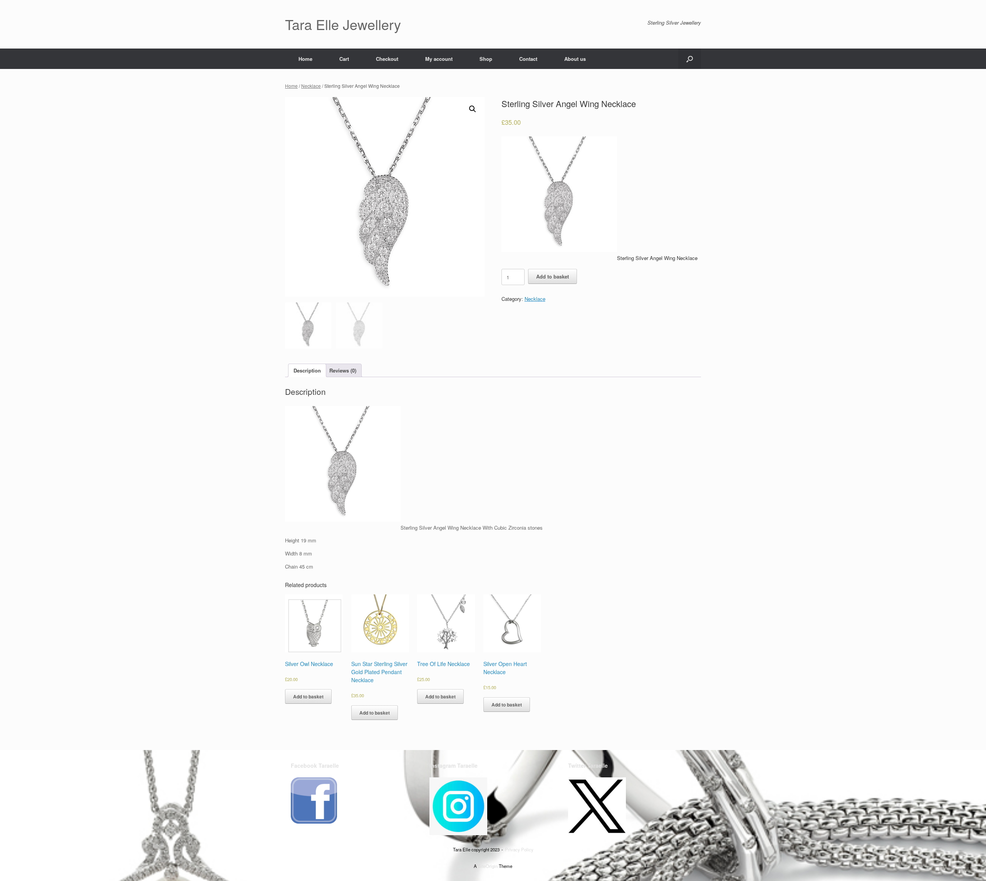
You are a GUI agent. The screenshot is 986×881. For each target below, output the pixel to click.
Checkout (387, 58)
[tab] (307, 370)
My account (439, 58)
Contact (528, 58)
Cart (344, 58)
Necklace (311, 85)
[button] (689, 59)
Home (305, 58)
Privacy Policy (519, 849)
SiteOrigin (488, 866)
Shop (486, 58)
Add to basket (552, 276)
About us (575, 58)
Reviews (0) (342, 370)
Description (307, 370)
